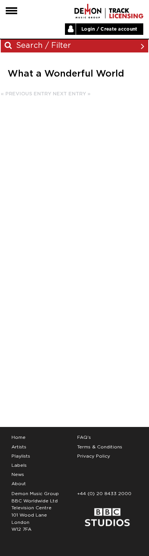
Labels (19, 465)
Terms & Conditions (99, 447)
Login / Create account (109, 29)
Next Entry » (72, 94)
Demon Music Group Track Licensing (87, 11)
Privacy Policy (93, 456)
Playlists (20, 456)
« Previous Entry (26, 94)
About (18, 483)
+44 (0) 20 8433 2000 (104, 493)
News (17, 474)
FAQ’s (84, 437)
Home (18, 437)
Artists (18, 447)
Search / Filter (42, 45)
